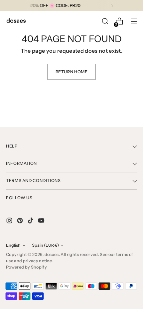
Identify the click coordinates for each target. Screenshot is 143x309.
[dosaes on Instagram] (10, 221)
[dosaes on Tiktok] (31, 221)
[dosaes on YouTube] (42, 221)
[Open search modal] (105, 21)
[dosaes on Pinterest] (21, 221)
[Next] (112, 5)
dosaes (52, 254)
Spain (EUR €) (45, 245)
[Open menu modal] (133, 21)
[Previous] (31, 5)
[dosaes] (16, 21)
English (13, 245)
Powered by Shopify (26, 267)
